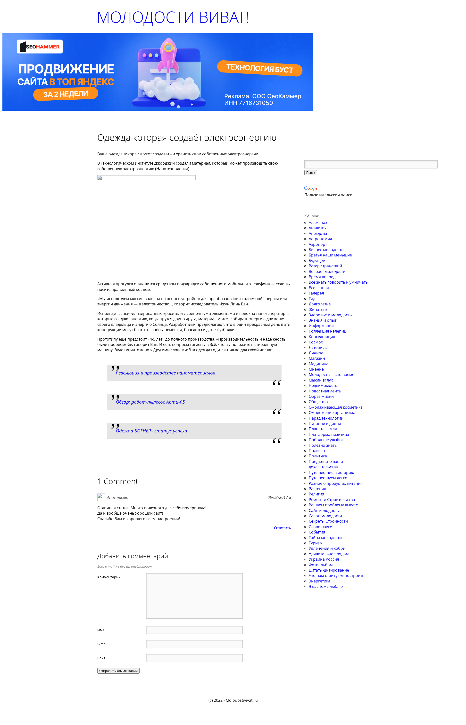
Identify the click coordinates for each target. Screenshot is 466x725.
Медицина (318, 363)
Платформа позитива (329, 434)
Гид (312, 298)
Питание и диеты (325, 423)
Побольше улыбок (326, 439)
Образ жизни (321, 396)
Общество (318, 401)
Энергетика (319, 581)
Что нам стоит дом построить (336, 575)
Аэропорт (318, 244)
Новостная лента (325, 391)
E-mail (102, 644)
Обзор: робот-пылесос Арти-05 (150, 401)
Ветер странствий (325, 266)
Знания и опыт (322, 320)
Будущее (317, 260)
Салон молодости (325, 515)
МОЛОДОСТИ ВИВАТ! (173, 16)
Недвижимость (323, 385)
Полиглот (318, 450)
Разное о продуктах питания (336, 483)
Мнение (316, 369)
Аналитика (319, 228)
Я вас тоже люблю (326, 586)
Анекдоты (318, 233)
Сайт (101, 658)
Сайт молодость (324, 510)
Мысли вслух (321, 380)
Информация (321, 325)
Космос (316, 342)
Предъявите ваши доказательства (326, 464)
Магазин (317, 358)
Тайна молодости (325, 537)
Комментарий (109, 577)
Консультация (322, 336)
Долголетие (320, 304)
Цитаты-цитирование (329, 570)
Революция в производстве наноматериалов (165, 372)
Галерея (316, 293)
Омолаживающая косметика (336, 407)
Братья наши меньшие (330, 255)
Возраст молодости (327, 271)
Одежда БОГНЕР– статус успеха (151, 430)
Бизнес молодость (326, 249)
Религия (316, 494)
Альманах (318, 222)
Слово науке (320, 526)
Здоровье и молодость (330, 315)
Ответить (282, 528)
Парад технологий (326, 418)
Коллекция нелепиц (327, 331)
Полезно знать (323, 445)
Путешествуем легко (328, 477)
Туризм (316, 543)
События (317, 532)
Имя (100, 630)
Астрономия (320, 238)
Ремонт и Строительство (332, 499)
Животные (318, 309)
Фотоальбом (321, 564)
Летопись (318, 347)
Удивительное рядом (329, 554)
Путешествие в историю (331, 472)
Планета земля (323, 428)
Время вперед (322, 276)
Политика (318, 456)
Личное (316, 353)
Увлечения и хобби (327, 548)
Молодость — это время (331, 374)
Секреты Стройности (328, 521)
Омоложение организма (332, 412)
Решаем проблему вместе (333, 505)
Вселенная (319, 287)
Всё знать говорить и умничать (338, 282)
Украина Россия (324, 559)
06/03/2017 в (279, 497)
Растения (317, 488)
